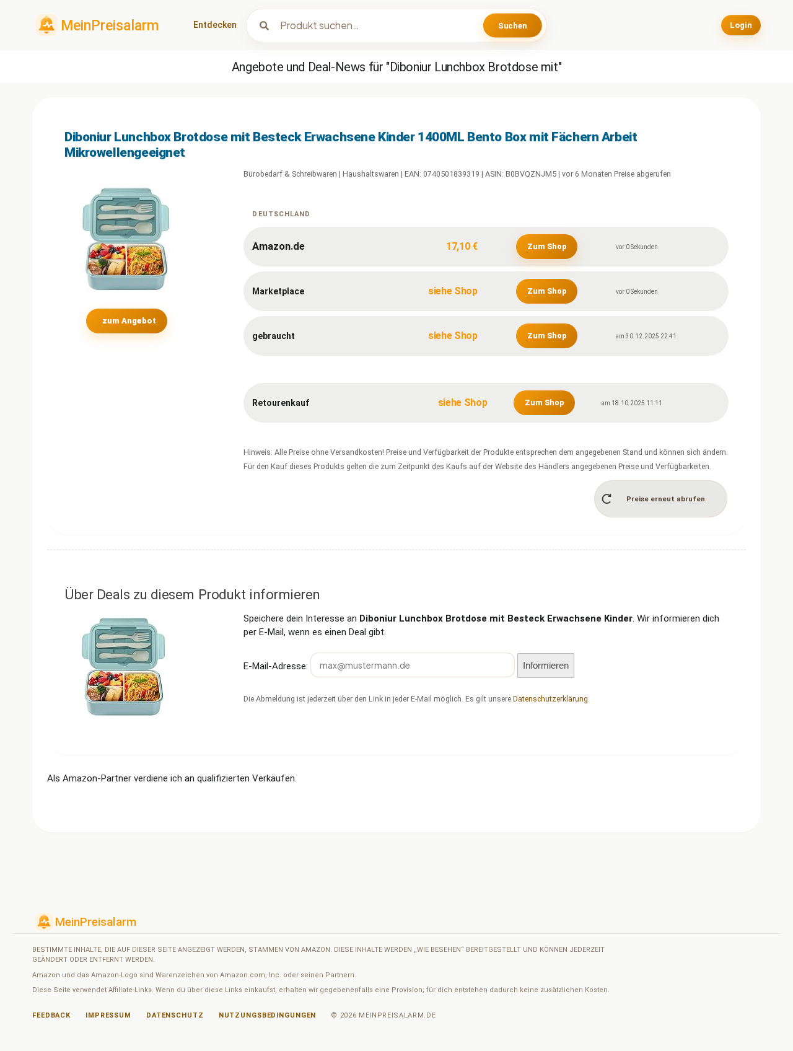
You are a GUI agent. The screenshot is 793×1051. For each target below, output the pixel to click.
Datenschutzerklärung (550, 698)
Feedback (51, 1015)
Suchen (513, 25)
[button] (661, 498)
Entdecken (215, 25)
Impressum (108, 1015)
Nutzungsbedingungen (268, 1015)
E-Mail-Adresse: (276, 665)
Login (741, 25)
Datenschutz (175, 1015)
